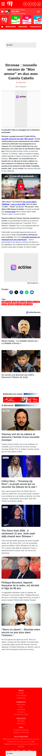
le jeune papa (10, 212)
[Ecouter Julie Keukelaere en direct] (21, 400)
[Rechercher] (34, 4)
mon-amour (18, 304)
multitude (11, 304)
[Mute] (38, 11)
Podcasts (21, 721)
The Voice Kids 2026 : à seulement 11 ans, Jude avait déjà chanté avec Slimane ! (18, 533)
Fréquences (21, 698)
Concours (21, 712)
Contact (21, 693)
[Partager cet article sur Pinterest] (21, 293)
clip (3, 302)
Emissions (22, 27)
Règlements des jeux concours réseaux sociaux (21, 739)
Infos (21, 707)
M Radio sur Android (21, 732)
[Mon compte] (39, 4)
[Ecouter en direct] (30, 4)
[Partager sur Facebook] (10, 293)
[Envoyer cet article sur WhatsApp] (26, 293)
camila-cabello (28, 304)
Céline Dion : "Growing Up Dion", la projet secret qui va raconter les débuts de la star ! (19, 484)
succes (29, 302)
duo (18, 302)
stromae (8, 302)
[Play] (3, 11)
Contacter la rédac (21, 714)
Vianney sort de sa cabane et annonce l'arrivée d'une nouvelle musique (20, 437)
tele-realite (36, 302)
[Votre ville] (25, 4)
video (13, 302)
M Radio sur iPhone (21, 730)
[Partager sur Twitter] (15, 293)
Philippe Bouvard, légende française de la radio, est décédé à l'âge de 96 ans (20, 585)
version (4, 304)
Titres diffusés (21, 695)
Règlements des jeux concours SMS (21, 741)
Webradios (11, 27)
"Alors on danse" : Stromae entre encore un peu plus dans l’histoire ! (21, 632)
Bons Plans (21, 704)
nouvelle (23, 302)
